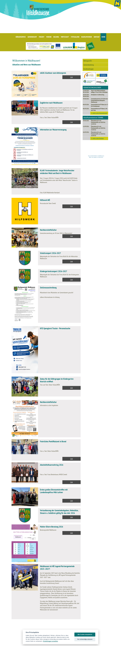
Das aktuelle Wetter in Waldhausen (96, 155)
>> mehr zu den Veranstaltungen (99, 113)
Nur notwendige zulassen (84, 639)
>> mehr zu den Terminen (97, 138)
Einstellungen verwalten (50, 641)
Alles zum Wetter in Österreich (96, 157)
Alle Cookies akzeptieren (85, 634)
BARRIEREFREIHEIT (100, 644)
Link (71, 77)
